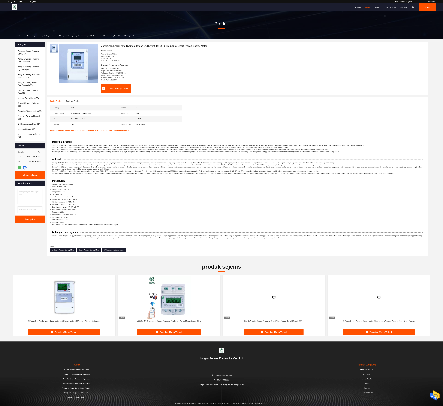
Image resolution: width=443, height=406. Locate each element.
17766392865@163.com (406, 2)
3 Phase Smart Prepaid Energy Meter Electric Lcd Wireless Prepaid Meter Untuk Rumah (379, 321)
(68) (28, 98)
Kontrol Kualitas (367, 379)
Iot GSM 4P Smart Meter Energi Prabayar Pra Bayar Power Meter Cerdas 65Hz (169, 321)
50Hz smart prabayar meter (114, 250)
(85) (29, 91)
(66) (28, 104)
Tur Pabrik (367, 374)
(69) (26, 129)
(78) (28, 84)
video (377, 7)
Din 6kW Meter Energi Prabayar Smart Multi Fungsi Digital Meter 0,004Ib (274, 321)
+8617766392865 (429, 2)
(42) (29, 135)
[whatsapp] (19, 167)
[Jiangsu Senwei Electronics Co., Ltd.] (14, 7)
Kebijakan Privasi (367, 393)
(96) (28, 52)
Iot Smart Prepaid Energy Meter (63, 250)
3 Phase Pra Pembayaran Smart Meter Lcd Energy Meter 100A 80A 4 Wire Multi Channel (64, 321)
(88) (28, 60)
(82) (30, 111)
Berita (367, 383)
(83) (29, 76)
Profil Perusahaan (366, 370)
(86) (28, 68)
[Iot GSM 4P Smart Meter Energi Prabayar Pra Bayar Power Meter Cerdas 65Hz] (169, 297)
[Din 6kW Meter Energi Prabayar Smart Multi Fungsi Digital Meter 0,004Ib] (274, 297)
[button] (17, 303)
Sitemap (367, 388)
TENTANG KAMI (390, 7)
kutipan (427, 7)
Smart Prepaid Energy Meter (89, 250)
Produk (367, 7)
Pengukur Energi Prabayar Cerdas (43, 36)
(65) (29, 124)
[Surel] (24, 167)
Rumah (358, 7)
